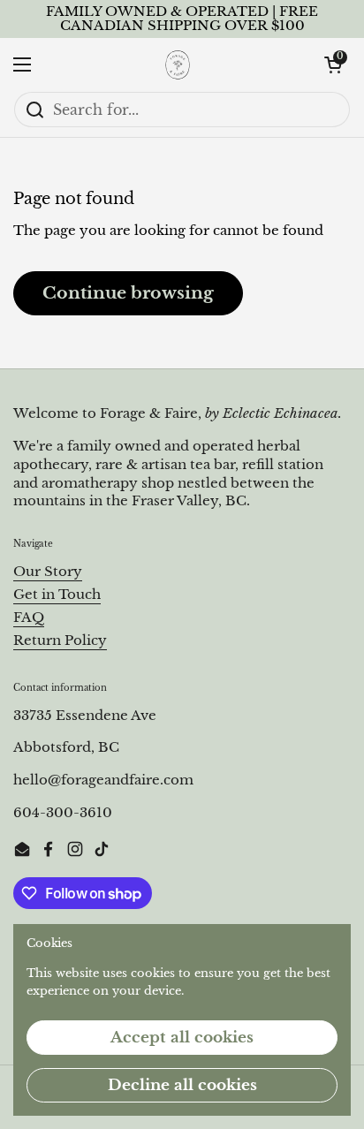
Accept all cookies (182, 1037)
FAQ (28, 617)
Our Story (47, 572)
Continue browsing (128, 292)
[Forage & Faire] (177, 64)
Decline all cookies (182, 1085)
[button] (333, 64)
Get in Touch (57, 594)
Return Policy (60, 640)
